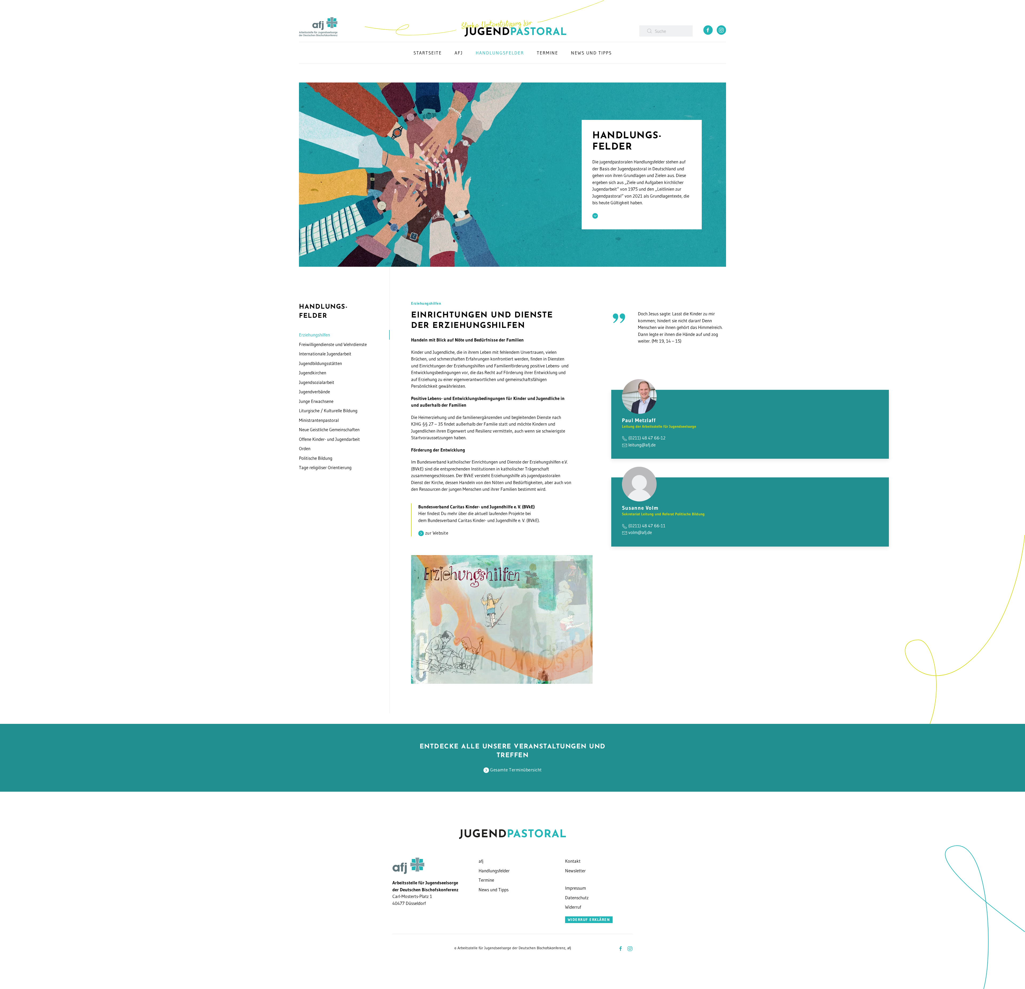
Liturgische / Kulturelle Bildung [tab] (328, 410)
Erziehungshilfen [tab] (314, 334)
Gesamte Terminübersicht (515, 769)
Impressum (575, 888)
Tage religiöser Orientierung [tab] (325, 467)
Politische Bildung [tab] (315, 458)
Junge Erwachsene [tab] (316, 401)
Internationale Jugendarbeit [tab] (325, 353)
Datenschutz (577, 897)
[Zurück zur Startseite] (484, 18)
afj (481, 861)
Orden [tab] (304, 448)
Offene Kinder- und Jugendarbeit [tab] (329, 439)
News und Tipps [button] (591, 53)
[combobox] (666, 31)
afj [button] (459, 53)
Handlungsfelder (500, 53)
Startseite (427, 53)
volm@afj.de (640, 532)
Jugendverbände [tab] (314, 391)
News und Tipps (493, 889)
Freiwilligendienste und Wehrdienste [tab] (333, 344)
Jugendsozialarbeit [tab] (316, 382)
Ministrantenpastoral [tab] (319, 420)
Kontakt (573, 861)
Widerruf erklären (589, 919)
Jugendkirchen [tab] (312, 372)
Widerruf (573, 907)
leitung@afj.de (642, 445)
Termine (486, 880)
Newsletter (575, 870)
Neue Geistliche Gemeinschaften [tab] (329, 429)
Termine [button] (547, 53)
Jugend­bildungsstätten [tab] (320, 363)
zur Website (436, 533)
